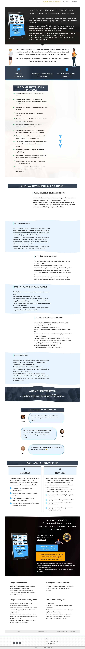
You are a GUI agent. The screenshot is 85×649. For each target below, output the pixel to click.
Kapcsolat (66, 1)
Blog (39, 1)
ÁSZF (19, 631)
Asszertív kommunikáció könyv (51, 1)
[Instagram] (17, 643)
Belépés (74, 1)
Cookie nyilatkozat (50, 643)
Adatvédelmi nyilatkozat (42, 631)
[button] (47, 548)
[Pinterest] (20, 643)
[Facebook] (14, 643)
